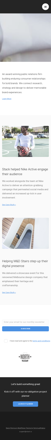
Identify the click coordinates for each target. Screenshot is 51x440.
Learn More (6, 99)
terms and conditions (41, 341)
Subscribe (25, 329)
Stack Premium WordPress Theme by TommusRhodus (25, 428)
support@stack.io (25, 432)
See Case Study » (9, 205)
